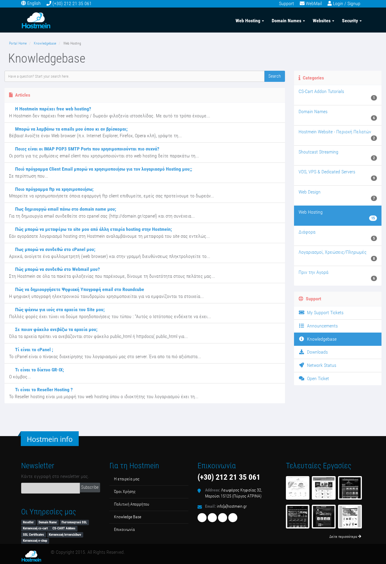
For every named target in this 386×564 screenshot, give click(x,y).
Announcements (321, 326)
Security (350, 20)
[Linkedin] (222, 517)
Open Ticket (317, 378)
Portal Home (18, 43)
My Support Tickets (324, 312)
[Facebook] (202, 517)
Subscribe (90, 487)
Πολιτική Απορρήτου (131, 504)
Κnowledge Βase (127, 516)
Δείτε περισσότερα (343, 537)
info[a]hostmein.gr (232, 506)
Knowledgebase (45, 43)
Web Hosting (248, 20)
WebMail (314, 3)
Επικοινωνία (124, 529)
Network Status (320, 365)
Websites (322, 20)
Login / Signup (346, 3)
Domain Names (286, 20)
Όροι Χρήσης (125, 491)
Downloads (316, 352)
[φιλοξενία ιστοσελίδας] (350, 488)
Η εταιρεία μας (127, 479)
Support (286, 3)
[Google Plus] (232, 517)
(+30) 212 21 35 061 (72, 3)
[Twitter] (212, 517)
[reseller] (324, 516)
